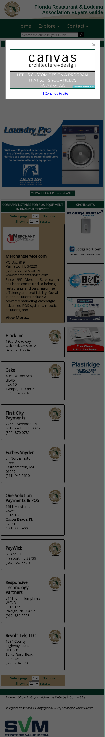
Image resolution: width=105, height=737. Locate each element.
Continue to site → (56, 93)
